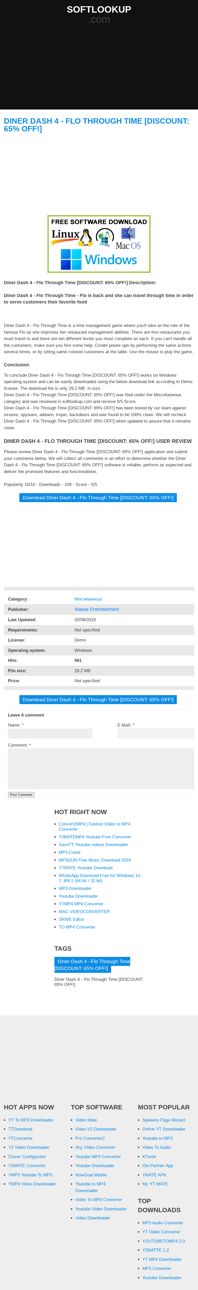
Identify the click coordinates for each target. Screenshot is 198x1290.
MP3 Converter (156, 1268)
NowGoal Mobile (91, 1175)
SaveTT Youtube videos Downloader (93, 844)
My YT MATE (155, 1184)
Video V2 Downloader (96, 1129)
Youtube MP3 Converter (98, 1156)
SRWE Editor (71, 919)
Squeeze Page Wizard (163, 1120)
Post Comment (21, 795)
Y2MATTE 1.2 (155, 1250)
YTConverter (20, 1138)
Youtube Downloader (78, 896)
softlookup (99, 9)
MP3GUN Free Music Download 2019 (95, 860)
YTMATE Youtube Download (85, 867)
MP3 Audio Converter (162, 1222)
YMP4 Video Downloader (32, 1184)
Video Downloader (92, 1218)
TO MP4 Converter (77, 927)
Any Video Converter (95, 1147)
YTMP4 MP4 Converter (81, 903)
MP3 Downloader (75, 888)
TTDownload (20, 1129)
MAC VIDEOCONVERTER (84, 911)
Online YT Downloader (163, 1129)
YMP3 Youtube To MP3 (30, 1175)
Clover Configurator (27, 1156)
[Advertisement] (101, 67)
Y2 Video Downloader (29, 1147)
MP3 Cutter (70, 852)
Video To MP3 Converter (98, 1199)
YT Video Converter (161, 1231)
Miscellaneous (89, 599)
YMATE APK (154, 1175)
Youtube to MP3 (157, 1138)
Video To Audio (156, 1147)
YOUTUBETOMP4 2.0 (163, 1241)
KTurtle (149, 1156)
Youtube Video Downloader (101, 1209)
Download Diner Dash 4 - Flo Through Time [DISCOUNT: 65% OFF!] (98, 497)
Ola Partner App (157, 1165)
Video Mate (86, 1120)
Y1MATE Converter (26, 1165)
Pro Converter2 (90, 1138)
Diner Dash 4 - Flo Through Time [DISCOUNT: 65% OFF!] (96, 125)
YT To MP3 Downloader (30, 1120)
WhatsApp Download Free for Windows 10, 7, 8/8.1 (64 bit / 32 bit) (100, 878)
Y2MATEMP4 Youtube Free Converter (95, 836)
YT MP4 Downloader (162, 1259)
